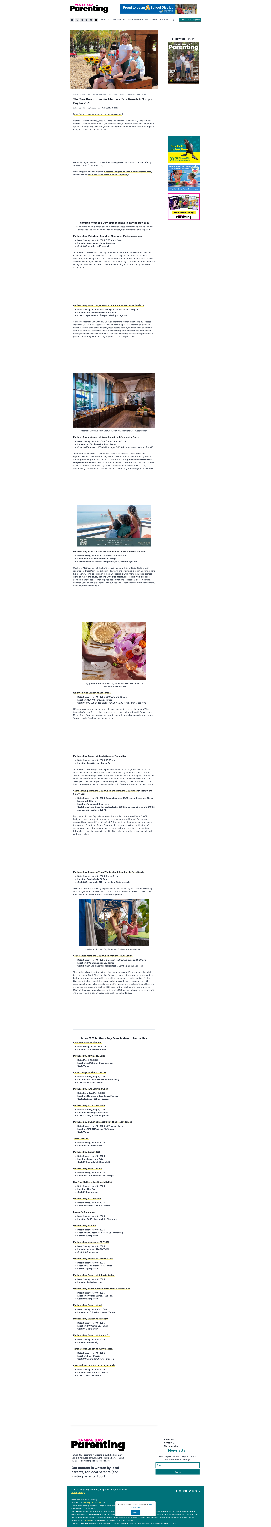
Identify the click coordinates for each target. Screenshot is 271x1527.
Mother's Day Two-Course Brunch (90, 1088)
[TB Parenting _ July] (184, 178)
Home (75, 94)
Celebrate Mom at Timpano (87, 1042)
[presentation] (183, 63)
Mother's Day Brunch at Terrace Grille (93, 1258)
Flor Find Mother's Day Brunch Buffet (92, 1182)
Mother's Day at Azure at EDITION (91, 1242)
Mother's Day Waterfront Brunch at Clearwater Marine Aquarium (107, 236)
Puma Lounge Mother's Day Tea (89, 1072)
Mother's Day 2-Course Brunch (89, 1105)
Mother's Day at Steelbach (87, 1198)
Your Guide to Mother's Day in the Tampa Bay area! (98, 114)
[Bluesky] (96, 20)
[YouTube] (91, 20)
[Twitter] (77, 20)
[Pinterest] (86, 20)
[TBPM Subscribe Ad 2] (184, 206)
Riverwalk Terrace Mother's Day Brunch (94, 1365)
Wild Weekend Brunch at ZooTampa (92, 692)
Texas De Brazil (81, 1138)
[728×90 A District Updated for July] (158, 9)
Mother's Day (85, 94)
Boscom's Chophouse (84, 1212)
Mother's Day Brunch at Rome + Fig (91, 1335)
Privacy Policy (78, 1492)
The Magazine (151, 20)
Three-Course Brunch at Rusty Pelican (93, 1348)
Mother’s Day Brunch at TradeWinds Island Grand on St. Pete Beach (108, 872)
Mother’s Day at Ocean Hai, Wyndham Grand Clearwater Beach (106, 437)
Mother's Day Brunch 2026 (86, 1151)
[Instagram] (82, 20)
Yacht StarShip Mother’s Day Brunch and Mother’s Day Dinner (105, 790)
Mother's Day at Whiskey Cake (89, 1055)
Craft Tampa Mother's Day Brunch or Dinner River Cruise (103, 955)
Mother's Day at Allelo (84, 1225)
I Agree (135, 1512)
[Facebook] (72, 20)
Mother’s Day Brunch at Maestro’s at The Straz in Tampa (102, 1121)
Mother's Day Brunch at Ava (87, 1168)
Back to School (135, 20)
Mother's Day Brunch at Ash (87, 1305)
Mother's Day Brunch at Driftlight (90, 1318)
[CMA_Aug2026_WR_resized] (184, 149)
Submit (177, 1472)
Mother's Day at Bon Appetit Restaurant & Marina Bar (101, 1288)
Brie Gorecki (80, 108)
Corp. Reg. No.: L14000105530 (93, 1503)
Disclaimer (87, 1520)
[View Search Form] (173, 20)
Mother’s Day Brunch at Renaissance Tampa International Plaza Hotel (109, 551)
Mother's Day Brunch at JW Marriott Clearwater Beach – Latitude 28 (108, 305)
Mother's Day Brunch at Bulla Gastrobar (94, 1275)
